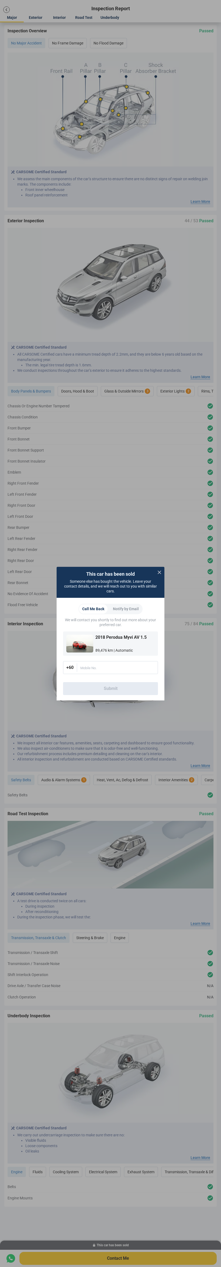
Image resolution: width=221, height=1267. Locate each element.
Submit (111, 688)
